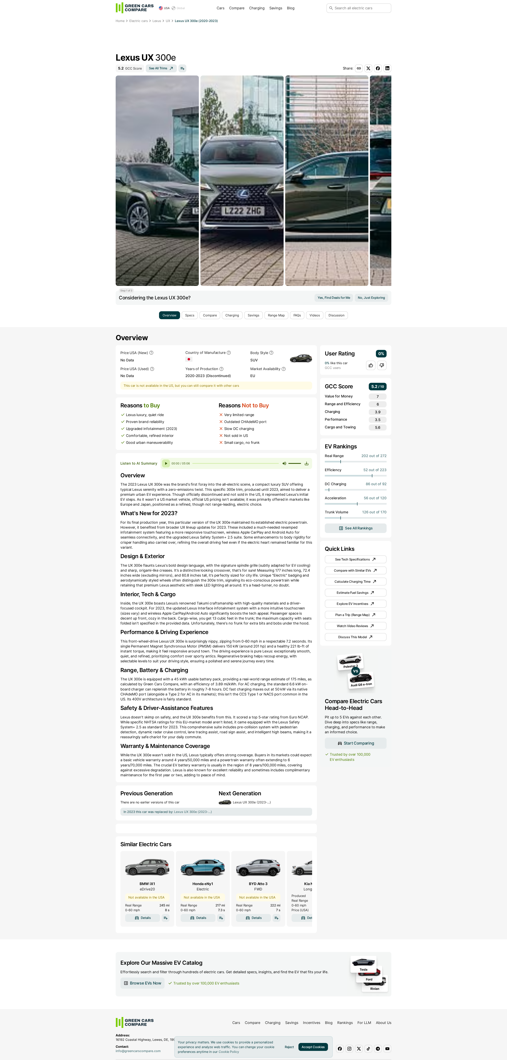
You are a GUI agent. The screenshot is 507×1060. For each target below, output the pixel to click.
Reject (289, 1047)
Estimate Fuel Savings (353, 593)
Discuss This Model (352, 637)
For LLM (364, 1023)
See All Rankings (359, 528)
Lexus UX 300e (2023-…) (252, 802)
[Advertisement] (253, 39)
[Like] (370, 365)
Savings (275, 8)
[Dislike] (382, 365)
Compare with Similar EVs (352, 570)
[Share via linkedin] (387, 68)
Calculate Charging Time (352, 581)
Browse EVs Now (145, 983)
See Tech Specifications (352, 559)
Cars (220, 8)
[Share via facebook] (378, 68)
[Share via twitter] (368, 68)
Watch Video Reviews (352, 626)
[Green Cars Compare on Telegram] (378, 1049)
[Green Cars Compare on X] (359, 1049)
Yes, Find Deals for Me (334, 298)
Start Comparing (359, 743)
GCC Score (130, 68)
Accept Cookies (313, 1047)
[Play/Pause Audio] (166, 463)
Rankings (345, 1023)
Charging (256, 8)
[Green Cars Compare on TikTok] (368, 1049)
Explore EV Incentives (352, 604)
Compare (236, 8)
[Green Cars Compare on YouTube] (387, 1049)
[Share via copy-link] (359, 68)
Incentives (311, 1023)
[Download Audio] (307, 463)
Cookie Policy (229, 1052)
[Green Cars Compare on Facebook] (340, 1049)
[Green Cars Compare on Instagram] (349, 1049)
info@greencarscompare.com (138, 1051)
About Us (383, 1023)
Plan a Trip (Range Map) (352, 615)
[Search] (331, 8)
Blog (290, 8)
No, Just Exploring (371, 298)
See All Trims (158, 68)
